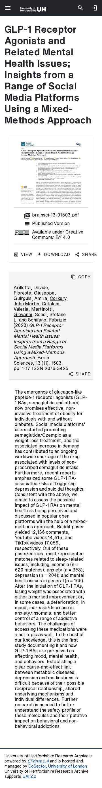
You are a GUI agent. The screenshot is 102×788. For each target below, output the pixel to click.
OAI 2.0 (29, 776)
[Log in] (94, 8)
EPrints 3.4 (38, 761)
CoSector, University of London (57, 766)
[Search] (80, 8)
